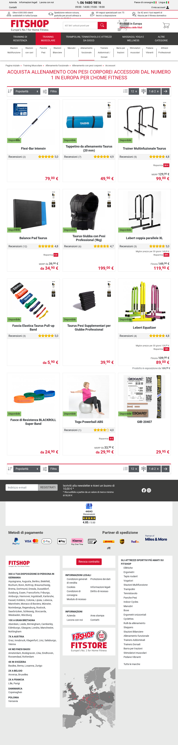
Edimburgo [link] (14, 627)
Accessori (110, 65)
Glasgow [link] (26, 627)
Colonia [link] (30, 600)
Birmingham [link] (33, 624)
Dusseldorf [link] (43, 588)
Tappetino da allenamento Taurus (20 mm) (89, 148)
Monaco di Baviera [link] (31, 603)
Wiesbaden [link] (14, 615)
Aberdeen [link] (13, 624)
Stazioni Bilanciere (133, 631)
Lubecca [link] (47, 600)
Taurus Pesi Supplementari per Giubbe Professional (89, 327)
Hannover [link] (24, 596)
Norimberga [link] (14, 607)
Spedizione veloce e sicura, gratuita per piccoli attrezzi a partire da (67, 15)
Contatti (13, 7)
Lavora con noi (46, 2)
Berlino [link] (36, 581)
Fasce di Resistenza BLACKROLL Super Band (33, 422)
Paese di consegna (143, 2)
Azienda (13, 2)
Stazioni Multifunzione (136, 584)
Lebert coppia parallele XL (144, 238)
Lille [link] (10, 683)
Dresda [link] (32, 588)
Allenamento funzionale (57, 65)
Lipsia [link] (38, 600)
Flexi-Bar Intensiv (33, 148)
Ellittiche (128, 567)
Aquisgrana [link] (14, 581)
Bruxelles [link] (23, 674)
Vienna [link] (12, 644)
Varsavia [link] (13, 701)
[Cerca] (102, 25)
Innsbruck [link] (20, 640)
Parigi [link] (17, 683)
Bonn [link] (21, 585)
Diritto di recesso (99, 591)
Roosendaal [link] (14, 656)
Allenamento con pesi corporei (87, 65)
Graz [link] (11, 640)
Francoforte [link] (33, 592)
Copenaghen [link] (15, 692)
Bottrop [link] (29, 585)
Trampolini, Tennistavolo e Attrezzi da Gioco (89, 38)
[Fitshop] (30, 25)
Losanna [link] (29, 665)
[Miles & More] (156, 537)
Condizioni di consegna (73, 593)
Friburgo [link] (45, 592)
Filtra (53, 91)
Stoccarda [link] (40, 611)
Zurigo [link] (38, 665)
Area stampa (97, 615)
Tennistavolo (130, 593)
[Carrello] (167, 25)
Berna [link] (20, 665)
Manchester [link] (47, 627)
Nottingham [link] (14, 631)
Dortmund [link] (22, 588)
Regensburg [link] (28, 607)
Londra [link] (35, 627)
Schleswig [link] (28, 611)
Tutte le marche (132, 664)
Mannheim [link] (14, 603)
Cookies (71, 587)
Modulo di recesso (76, 599)
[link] (144, 491)
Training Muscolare (48, 38)
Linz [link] (41, 640)
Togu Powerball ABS (89, 422)
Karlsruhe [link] (48, 596)
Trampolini (129, 589)
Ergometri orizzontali (135, 614)
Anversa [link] (12, 674)
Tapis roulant (131, 576)
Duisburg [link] (13, 592)
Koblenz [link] (21, 600)
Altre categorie (161, 38)
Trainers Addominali (134, 640)
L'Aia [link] (38, 653)
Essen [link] (22, 592)
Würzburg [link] (26, 615)
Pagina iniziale (13, 65)
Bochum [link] (12, 585)
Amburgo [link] (13, 596)
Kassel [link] (11, 600)
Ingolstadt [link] (36, 596)
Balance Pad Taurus (33, 238)
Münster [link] (46, 603)
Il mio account (158, 7)
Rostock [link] (40, 607)
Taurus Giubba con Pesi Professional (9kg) (88, 238)
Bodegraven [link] (28, 653)
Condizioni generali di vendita (77, 581)
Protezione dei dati (100, 579)
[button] (165, 91)
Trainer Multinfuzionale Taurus (144, 148)
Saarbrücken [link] (15, 611)
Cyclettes (129, 618)
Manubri (128, 606)
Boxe (126, 610)
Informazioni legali (28, 2)
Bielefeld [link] (45, 581)
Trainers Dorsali (132, 644)
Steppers (128, 627)
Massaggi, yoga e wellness (133, 38)
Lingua (162, 2)
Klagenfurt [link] (32, 640)
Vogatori (128, 580)
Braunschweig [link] (42, 585)
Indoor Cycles (131, 601)
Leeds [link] (23, 624)
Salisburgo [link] (50, 640)
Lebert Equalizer (144, 327)
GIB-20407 (144, 422)
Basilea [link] (12, 665)
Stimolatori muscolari (135, 652)
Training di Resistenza (20, 38)
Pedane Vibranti (132, 657)
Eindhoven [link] (47, 653)
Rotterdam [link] (28, 656)
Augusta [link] (26, 581)
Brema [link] (11, 588)
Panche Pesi (130, 597)
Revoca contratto (89, 561)
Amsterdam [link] (14, 653)
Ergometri (129, 572)
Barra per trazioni (133, 648)
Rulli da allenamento (134, 623)
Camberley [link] (47, 624)
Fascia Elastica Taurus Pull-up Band (33, 327)
